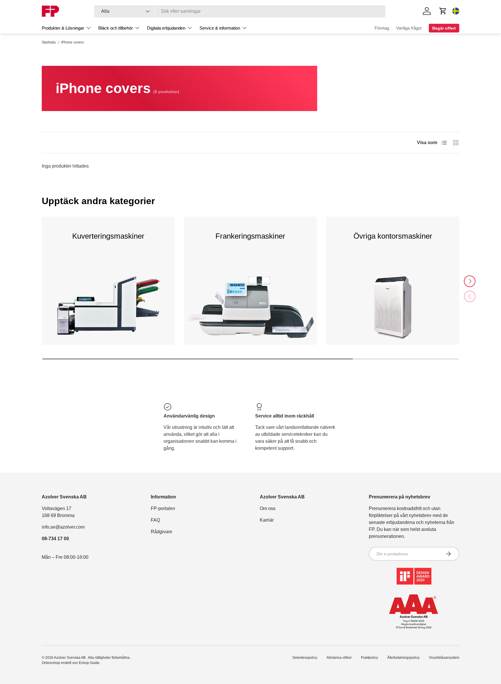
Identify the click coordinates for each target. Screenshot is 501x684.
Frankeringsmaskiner (250, 236)
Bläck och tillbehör (115, 28)
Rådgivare (161, 531)
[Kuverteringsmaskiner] (108, 312)
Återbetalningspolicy (403, 658)
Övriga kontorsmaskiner (392, 236)
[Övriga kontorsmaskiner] (392, 312)
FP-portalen (163, 508)
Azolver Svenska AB (70, 658)
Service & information (219, 28)
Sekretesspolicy (304, 658)
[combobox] (240, 11)
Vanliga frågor (409, 28)
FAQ (155, 520)
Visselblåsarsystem (444, 658)
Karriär (267, 520)
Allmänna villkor (339, 658)
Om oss (267, 508)
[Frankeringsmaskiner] (250, 312)
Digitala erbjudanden (166, 28)
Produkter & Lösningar (63, 28)
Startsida (49, 42)
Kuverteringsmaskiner (108, 236)
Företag (382, 28)
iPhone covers (72, 42)
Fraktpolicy (369, 658)
